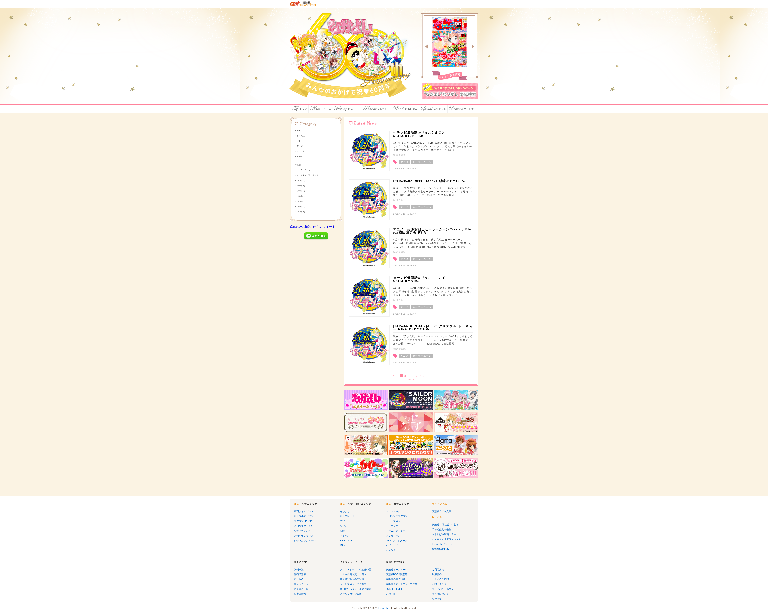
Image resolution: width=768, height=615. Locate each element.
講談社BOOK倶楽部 (396, 574)
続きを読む (400, 155)
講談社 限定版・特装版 (445, 524)
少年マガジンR (302, 530)
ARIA (343, 526)
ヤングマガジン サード (398, 521)
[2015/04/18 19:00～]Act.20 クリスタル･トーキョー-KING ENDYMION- (433, 327)
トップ (299, 109)
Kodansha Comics (442, 544)
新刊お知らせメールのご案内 (355, 589)
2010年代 (301, 181)
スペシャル (433, 109)
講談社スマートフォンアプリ (401, 584)
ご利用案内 (438, 569)
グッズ (300, 146)
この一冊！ (392, 593)
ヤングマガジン (394, 511)
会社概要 (437, 598)
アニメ (300, 141)
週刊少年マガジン (303, 511)
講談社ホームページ (397, 569)
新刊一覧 (299, 569)
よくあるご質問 (440, 579)
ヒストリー (347, 109)
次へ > (414, 379)
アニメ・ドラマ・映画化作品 (355, 569)
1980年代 (301, 196)
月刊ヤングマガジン (397, 516)
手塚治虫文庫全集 (441, 529)
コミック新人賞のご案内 (353, 574)
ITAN (342, 545)
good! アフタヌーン (396, 540)
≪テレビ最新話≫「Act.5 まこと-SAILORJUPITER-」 (420, 134)
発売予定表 (300, 574)
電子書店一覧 (301, 589)
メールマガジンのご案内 (353, 584)
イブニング (392, 545)
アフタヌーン (393, 535)
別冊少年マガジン (303, 516)
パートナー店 (463, 109)
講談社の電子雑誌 (395, 579)
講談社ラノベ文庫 (441, 511)
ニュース (320, 109)
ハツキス (345, 535)
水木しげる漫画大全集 (444, 534)
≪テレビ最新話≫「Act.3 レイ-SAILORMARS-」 (420, 279)
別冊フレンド (347, 516)
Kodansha (383, 608)
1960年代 (301, 207)
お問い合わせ (439, 584)
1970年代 (301, 201)
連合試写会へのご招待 (352, 579)
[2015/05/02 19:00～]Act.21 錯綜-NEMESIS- (429, 181)
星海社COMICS (440, 549)
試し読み (299, 579)
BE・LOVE (346, 540)
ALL (298, 131)
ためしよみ (405, 109)
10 (409, 379)
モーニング (392, 526)
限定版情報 (300, 593)
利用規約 (437, 574)
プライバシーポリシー (444, 589)
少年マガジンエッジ (305, 540)
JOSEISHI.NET (394, 589)
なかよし (345, 511)
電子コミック (301, 584)
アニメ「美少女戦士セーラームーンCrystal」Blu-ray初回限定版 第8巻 (432, 231)
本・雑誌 (301, 136)
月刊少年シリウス (303, 535)
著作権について (440, 593)
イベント (301, 151)
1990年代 (301, 191)
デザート (345, 521)
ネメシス (391, 550)
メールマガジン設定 (351, 593)
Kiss (342, 530)
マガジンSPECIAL (304, 521)
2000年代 (301, 186)
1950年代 (301, 212)
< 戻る (394, 376)
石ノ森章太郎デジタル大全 (446, 539)
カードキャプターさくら (308, 175)
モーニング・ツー (395, 530)
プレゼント (376, 109)
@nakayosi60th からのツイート (312, 226)
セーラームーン (304, 170)
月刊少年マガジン (303, 526)
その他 (300, 157)
